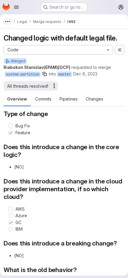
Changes (94, 98)
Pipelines (69, 98)
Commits (43, 98)
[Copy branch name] (44, 74)
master (64, 74)
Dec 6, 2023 (85, 73)
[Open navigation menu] (16, 7)
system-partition (22, 74)
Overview (17, 98)
